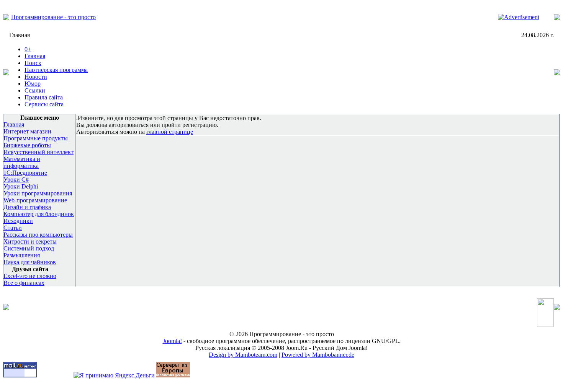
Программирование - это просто (53, 17)
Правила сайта (44, 97)
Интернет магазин (27, 131)
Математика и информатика (21, 162)
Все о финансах (23, 283)
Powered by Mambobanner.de (318, 354)
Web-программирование (35, 200)
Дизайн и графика (27, 207)
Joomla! (172, 341)
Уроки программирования (37, 193)
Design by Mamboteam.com (243, 354)
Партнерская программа (56, 70)
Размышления (21, 255)
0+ (28, 49)
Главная (35, 56)
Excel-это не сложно (29, 276)
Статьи (12, 227)
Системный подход (28, 248)
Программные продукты (35, 138)
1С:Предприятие (25, 172)
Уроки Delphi (20, 186)
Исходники (18, 221)
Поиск (33, 63)
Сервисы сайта (44, 104)
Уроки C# (16, 179)
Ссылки (35, 90)
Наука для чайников (29, 262)
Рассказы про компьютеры (38, 234)
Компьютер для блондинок (38, 214)
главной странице (169, 131)
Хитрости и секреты (30, 241)
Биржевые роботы (27, 145)
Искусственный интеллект (38, 152)
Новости (36, 76)
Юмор (33, 83)
